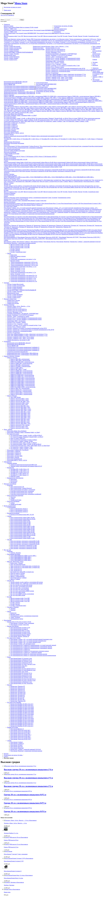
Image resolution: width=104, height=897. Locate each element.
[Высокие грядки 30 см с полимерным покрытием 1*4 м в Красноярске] (20, 766)
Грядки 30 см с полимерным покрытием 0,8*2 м (25, 795)
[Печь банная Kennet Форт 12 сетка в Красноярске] (18, 875)
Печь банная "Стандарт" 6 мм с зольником (15, 854)
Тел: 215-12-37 (5, 15)
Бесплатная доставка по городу (12, 7)
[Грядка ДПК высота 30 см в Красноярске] (16, 837)
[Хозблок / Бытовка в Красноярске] (14, 882)
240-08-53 (11, 15)
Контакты (95, 65)
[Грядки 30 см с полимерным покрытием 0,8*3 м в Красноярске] (18, 799)
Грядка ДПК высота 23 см (11, 847)
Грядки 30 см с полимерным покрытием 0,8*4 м (25, 811)
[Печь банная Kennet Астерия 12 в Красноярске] (6, 868)
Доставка (95, 62)
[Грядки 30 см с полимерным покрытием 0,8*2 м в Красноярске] (18, 791)
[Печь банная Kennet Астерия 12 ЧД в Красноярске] (18, 858)
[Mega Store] (20, 3)
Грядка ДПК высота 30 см (11, 840)
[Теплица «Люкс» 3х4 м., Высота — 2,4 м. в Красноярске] (20, 820)
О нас (94, 63)
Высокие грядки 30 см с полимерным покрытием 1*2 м (28, 786)
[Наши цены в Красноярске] (12, 889)
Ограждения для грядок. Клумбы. (13, 755)
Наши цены (7, 892)
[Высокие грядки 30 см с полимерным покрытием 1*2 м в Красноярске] (20, 782)
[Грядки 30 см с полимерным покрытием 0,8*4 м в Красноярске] (18, 808)
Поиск (2, 19)
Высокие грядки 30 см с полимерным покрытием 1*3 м (28, 778)
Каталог (6, 753)
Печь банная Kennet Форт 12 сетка (13, 878)
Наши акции (7, 10)
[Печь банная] (8, 851)
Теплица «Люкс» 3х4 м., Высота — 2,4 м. (15, 823)
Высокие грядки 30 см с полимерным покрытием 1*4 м (28, 769)
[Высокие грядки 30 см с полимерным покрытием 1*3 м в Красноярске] (20, 774)
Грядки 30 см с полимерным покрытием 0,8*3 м (25, 803)
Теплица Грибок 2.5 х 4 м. (11, 833)
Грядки (6, 756)
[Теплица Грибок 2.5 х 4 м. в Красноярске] (6, 830)
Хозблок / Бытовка (9, 885)
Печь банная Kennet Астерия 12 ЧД (13, 861)
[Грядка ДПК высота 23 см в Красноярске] (16, 844)
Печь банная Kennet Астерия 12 (12, 871)
